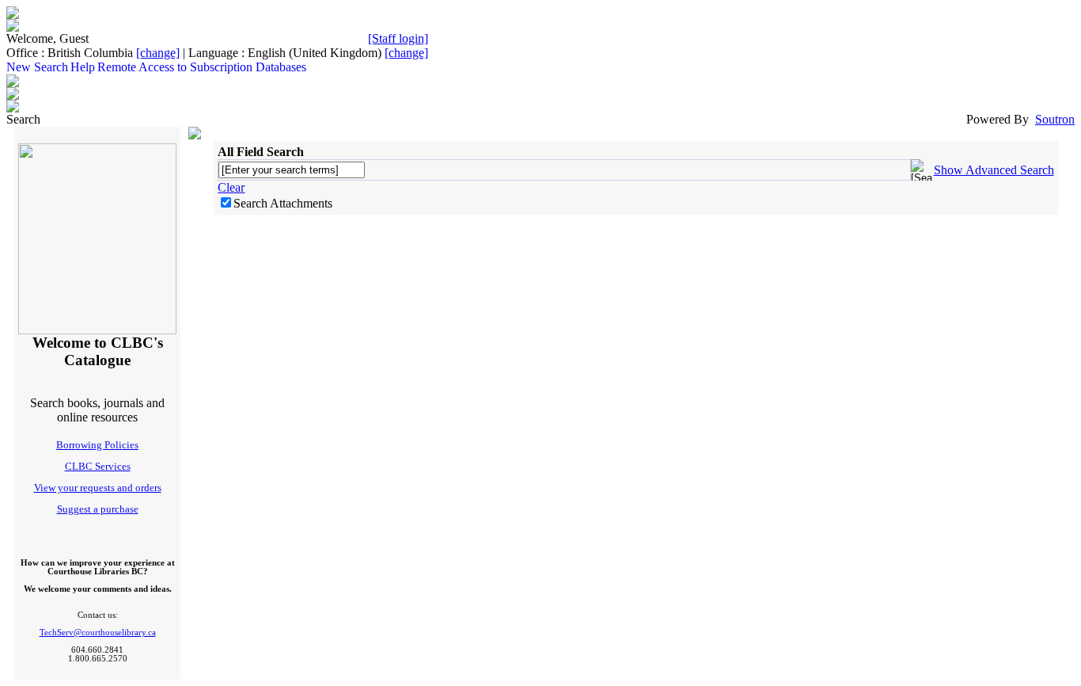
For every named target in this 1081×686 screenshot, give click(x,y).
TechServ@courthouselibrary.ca (98, 632)
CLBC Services (98, 466)
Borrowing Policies (97, 445)
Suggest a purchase (97, 509)
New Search (37, 67)
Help (82, 67)
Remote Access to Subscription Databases (201, 67)
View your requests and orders (97, 488)
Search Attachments (282, 203)
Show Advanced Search (994, 170)
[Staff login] (398, 38)
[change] (158, 52)
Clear (231, 187)
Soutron (1055, 119)
